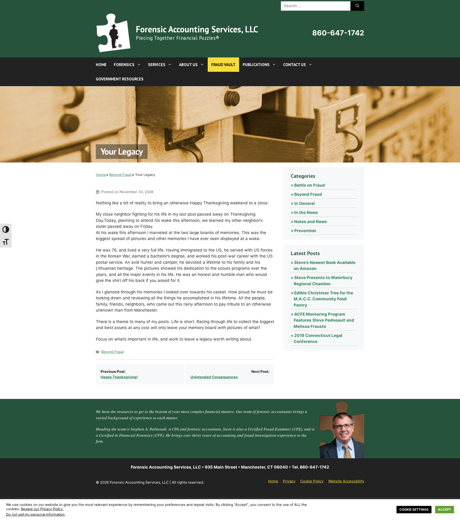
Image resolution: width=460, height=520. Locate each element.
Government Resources (120, 79)
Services (156, 64)
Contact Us (294, 64)
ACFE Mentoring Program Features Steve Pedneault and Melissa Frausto (324, 320)
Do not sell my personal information (35, 514)
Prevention (305, 230)
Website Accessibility (346, 481)
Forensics (124, 64)
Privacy (289, 481)
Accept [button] (444, 509)
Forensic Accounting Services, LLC (197, 29)
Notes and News (310, 221)
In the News (306, 212)
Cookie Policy (311, 481)
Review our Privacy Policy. (42, 509)
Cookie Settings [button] (414, 509)
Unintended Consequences (214, 377)
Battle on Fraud (309, 185)
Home (101, 64)
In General (304, 203)
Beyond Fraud (120, 175)
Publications (256, 64)
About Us (188, 64)
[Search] (357, 6)
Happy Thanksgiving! (119, 377)
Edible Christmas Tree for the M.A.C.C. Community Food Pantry (323, 299)
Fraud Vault (223, 64)
